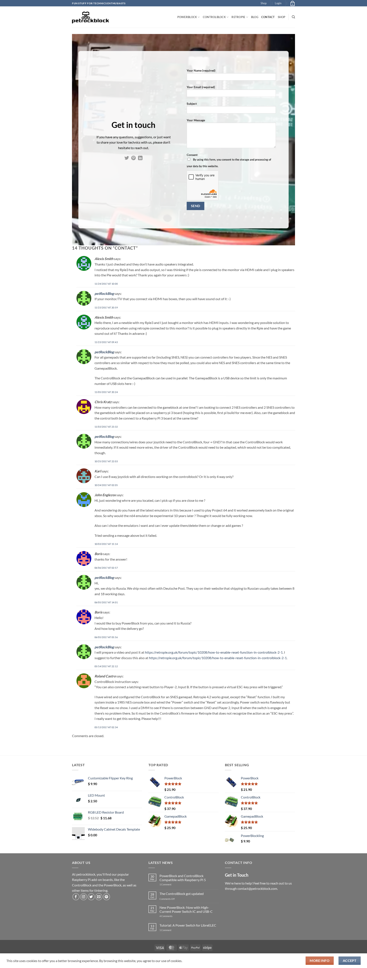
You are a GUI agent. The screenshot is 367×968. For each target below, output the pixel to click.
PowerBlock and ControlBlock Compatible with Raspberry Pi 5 (183, 878)
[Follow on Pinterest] (133, 158)
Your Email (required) (201, 87)
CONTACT (268, 17)
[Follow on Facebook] (75, 896)
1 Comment (172, 884)
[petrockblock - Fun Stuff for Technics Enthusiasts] (90, 17)
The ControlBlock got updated (182, 894)
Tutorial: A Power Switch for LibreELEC (188, 925)
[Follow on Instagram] (83, 896)
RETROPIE (238, 17)
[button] (278, 3)
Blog (254, 17)
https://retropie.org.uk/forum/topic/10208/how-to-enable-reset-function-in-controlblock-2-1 (214, 652)
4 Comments (172, 916)
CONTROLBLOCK (214, 17)
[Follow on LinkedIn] (140, 158)
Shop (264, 3)
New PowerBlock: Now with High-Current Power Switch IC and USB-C (186, 909)
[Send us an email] (98, 896)
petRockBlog (104, 293)
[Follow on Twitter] (126, 158)
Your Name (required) (201, 70)
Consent (229, 160)
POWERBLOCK (187, 17)
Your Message (196, 120)
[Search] (293, 17)
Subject (192, 103)
